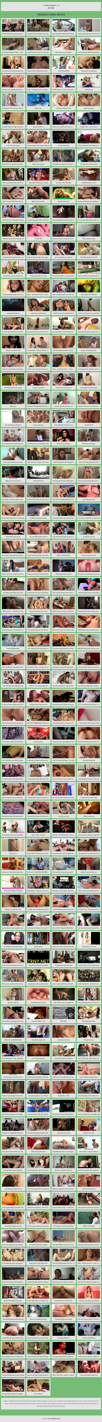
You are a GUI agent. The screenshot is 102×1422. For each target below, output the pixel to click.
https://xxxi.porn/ (50, 5)
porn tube (51, 8)
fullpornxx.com (54, 1419)
